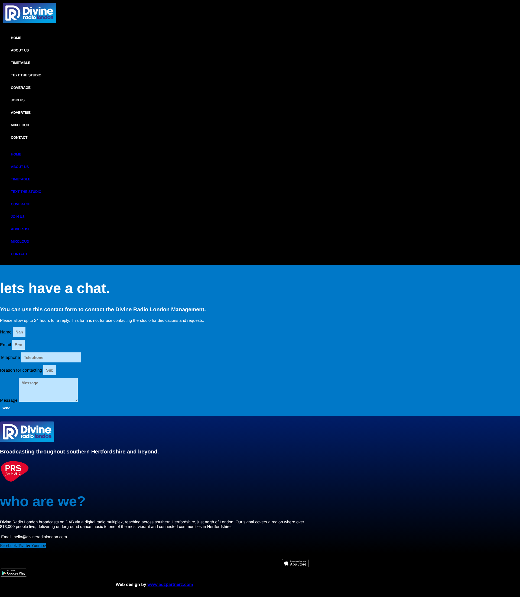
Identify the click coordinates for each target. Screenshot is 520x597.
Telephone (10, 357)
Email (6, 345)
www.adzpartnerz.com (170, 584)
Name (6, 332)
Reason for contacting (21, 370)
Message (9, 400)
